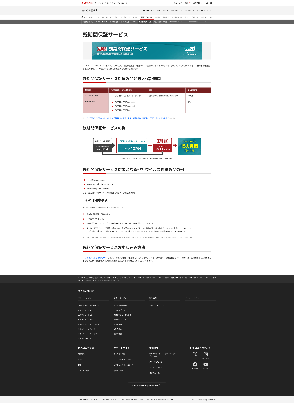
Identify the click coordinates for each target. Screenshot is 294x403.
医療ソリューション (85, 315)
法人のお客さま (90, 10)
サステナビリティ (155, 367)
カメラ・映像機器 (120, 305)
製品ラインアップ (146, 17)
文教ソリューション (85, 319)
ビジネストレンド (187, 10)
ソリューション (148, 10)
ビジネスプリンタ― (121, 310)
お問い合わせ (83, 399)
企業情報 (196, 3)
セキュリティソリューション (126, 277)
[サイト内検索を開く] (207, 2)
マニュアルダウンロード (122, 359)
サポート (203, 17)
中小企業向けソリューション (88, 305)
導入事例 (174, 10)
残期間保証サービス (145, 22)
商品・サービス (162, 10)
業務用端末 (118, 329)
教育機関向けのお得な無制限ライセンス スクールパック (89, 22)
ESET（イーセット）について (129, 17)
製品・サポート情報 (181, 3)
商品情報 (81, 354)
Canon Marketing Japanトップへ (147, 385)
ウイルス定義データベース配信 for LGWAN (123, 22)
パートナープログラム (191, 17)
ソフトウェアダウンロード (123, 365)
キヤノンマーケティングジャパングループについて (163, 355)
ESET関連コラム (177, 17)
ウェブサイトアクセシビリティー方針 (159, 399)
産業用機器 (118, 334)
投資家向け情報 (155, 373)
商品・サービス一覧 (179, 277)
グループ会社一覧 (155, 362)
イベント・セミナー (204, 10)
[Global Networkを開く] (211, 2)
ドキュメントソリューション (88, 334)
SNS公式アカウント (200, 347)
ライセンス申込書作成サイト (96, 257)
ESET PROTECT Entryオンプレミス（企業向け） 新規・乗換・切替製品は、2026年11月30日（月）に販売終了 (127, 118)
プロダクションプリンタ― (123, 315)
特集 (79, 365)
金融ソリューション (85, 310)
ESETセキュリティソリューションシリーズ (97, 17)
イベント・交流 (83, 370)
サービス (81, 359)
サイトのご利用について (111, 399)
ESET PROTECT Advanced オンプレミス (201, 22)
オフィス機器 (118, 324)
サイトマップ (95, 399)
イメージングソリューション (88, 324)
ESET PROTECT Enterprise (178, 22)
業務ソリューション (85, 338)
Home (80, 277)
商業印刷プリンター (121, 319)
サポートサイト (122, 347)
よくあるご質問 (119, 354)
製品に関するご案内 (160, 22)
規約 (116, 17)
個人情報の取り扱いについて (132, 399)
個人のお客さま (86, 347)
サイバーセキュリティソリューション (154, 277)
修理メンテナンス (120, 370)
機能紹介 (158, 17)
